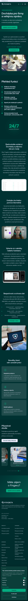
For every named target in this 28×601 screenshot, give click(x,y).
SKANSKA (4, 544)
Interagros (4, 552)
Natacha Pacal (4, 557)
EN (22, 4)
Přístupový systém (5, 530)
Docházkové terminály (19, 528)
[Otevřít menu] (25, 4)
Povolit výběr (14, 593)
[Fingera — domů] (6, 4)
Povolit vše (14, 590)
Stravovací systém (5, 533)
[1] (7, 470)
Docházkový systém (6, 528)
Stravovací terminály (19, 533)
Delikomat (4, 550)
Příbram (3, 555)
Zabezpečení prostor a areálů (19, 548)
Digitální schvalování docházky (19, 545)
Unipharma (4, 565)
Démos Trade (4, 562)
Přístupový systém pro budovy (19, 551)
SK (18, 4)
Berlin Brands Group (6, 547)
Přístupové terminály (19, 530)
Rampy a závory (18, 538)
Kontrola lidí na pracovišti (20, 559)
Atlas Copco (4, 560)
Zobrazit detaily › (5, 587)
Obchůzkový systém (19, 556)
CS (20, 4)
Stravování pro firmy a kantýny (19, 554)
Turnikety (17, 536)
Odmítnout (14, 597)
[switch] (24, 580)
